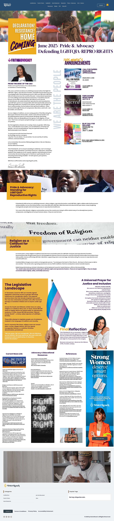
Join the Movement (40, 495)
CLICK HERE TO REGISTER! (87, 109)
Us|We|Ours (6, 495)
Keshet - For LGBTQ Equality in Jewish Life (41, 388)
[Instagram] (9, 517)
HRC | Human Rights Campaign (38, 365)
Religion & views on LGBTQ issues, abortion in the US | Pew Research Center (13, 395)
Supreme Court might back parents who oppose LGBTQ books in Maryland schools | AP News (13, 424)
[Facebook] (4, 517)
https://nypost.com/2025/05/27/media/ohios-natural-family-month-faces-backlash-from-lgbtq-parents (70, 387)
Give (37, 498)
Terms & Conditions (20, 511)
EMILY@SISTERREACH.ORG (95, 140)
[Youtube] (11, 517)
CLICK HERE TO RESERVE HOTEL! (87, 114)
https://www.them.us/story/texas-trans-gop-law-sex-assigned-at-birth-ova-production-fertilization (70, 411)
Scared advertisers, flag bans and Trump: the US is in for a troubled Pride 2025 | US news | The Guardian (13, 407)
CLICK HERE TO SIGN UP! (88, 86)
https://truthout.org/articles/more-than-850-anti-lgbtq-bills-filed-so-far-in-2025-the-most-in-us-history (71, 402)
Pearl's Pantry (6, 498)
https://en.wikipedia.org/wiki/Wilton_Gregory (70, 361)
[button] (33, 3)
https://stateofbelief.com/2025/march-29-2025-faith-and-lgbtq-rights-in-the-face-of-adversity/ (14, 380)
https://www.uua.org (72, 416)
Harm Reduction (7, 501)
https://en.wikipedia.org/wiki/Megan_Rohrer (70, 393)
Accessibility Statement (45, 511)
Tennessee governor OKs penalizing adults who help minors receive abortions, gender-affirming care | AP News (14, 441)
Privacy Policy (32, 511)
